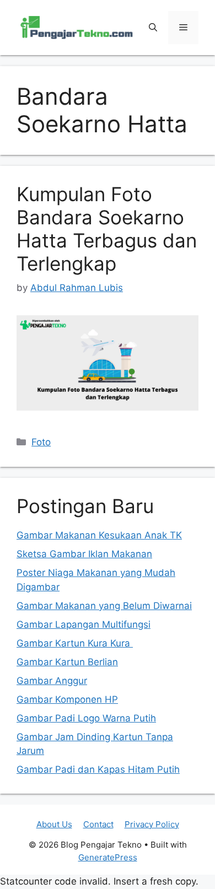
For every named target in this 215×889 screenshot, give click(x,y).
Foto (41, 442)
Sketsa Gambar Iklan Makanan (84, 553)
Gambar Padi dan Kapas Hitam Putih (98, 769)
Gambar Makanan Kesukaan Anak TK (99, 535)
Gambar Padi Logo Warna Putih (86, 718)
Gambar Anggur (52, 680)
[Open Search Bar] (153, 27)
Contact (98, 824)
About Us (54, 824)
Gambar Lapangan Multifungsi (83, 624)
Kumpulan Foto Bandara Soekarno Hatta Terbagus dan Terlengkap (107, 228)
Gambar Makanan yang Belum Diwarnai (104, 605)
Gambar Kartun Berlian (67, 661)
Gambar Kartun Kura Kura (75, 643)
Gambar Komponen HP (67, 699)
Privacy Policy (152, 824)
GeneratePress (107, 857)
